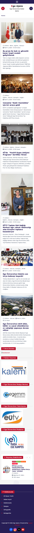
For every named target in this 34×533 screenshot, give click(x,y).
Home (3, 15)
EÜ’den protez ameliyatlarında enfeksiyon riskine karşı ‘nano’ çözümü (21, 468)
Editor (7, 45)
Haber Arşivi (8, 499)
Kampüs (16, 97)
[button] (27, 457)
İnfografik (7, 509)
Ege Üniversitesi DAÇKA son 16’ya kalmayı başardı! (15, 275)
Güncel (21, 45)
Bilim (11, 45)
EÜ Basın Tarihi (8, 496)
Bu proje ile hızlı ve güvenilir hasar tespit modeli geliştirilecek (16, 53)
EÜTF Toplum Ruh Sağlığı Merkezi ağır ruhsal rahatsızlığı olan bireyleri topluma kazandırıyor (17, 228)
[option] (17, 469)
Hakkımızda (7, 503)
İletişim (6, 506)
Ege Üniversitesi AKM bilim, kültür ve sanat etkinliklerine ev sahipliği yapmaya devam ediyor (16, 327)
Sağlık (22, 97)
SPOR (23, 268)
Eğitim (16, 45)
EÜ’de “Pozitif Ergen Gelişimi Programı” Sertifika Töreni (16, 154)
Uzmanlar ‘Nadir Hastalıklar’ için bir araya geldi (16, 104)
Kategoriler (7, 513)
